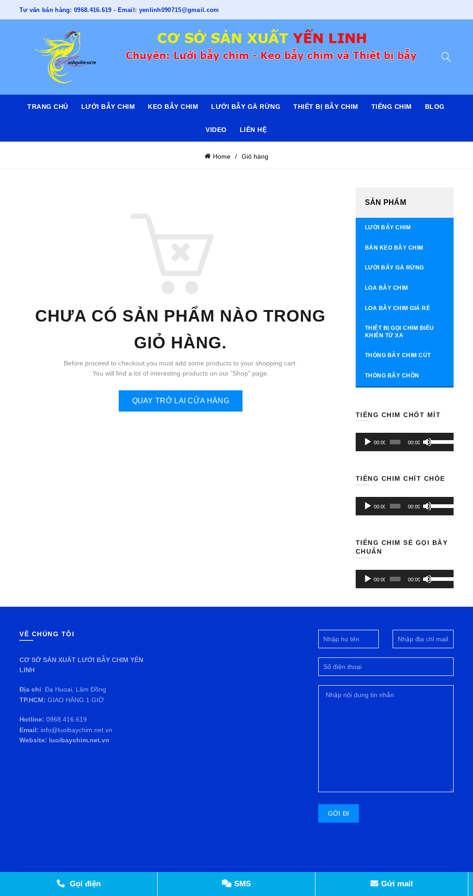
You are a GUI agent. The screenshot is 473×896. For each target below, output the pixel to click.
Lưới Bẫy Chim (388, 227)
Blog (435, 106)
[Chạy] (367, 442)
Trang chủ (47, 106)
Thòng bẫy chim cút (398, 355)
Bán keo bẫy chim (394, 248)
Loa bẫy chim (386, 288)
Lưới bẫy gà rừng (245, 106)
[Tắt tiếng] (427, 442)
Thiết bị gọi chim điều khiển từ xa (399, 332)
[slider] (440, 441)
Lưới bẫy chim (108, 106)
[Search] (446, 57)
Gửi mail (396, 883)
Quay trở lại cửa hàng (180, 401)
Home (221, 156)
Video (216, 129)
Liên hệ (253, 129)
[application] (405, 442)
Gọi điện (84, 883)
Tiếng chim (391, 106)
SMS (241, 883)
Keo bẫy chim (173, 106)
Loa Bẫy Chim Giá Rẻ (398, 308)
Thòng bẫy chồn (392, 375)
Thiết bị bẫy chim (325, 106)
